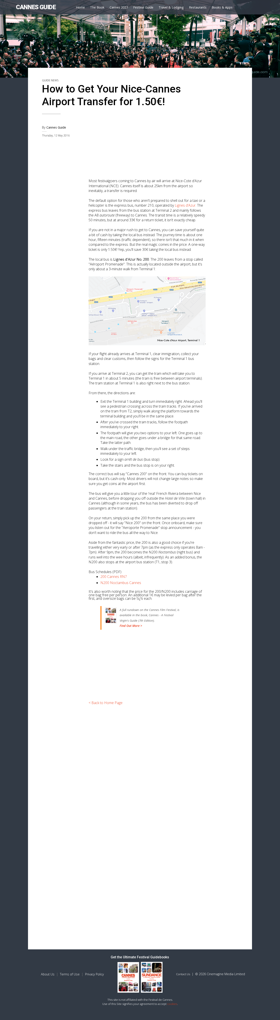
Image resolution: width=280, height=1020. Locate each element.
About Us (47, 974)
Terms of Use (70, 974)
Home (80, 7)
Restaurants (197, 7)
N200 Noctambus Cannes (120, 582)
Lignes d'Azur (185, 205)
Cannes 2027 (119, 7)
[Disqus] (147, 769)
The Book (97, 7)
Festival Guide (143, 7)
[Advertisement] (147, 144)
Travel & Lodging (171, 7)
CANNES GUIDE (36, 7)
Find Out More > (131, 626)
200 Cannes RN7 (113, 576)
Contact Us (183, 974)
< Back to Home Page (105, 702)
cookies (172, 1004)
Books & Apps (222, 7)
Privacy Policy (94, 974)
